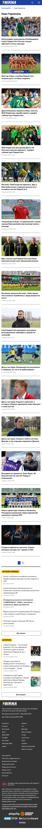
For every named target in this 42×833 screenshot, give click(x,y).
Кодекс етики (6, 770)
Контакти (5, 776)
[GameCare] (21, 822)
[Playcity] (14, 814)
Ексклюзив (5, 729)
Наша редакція (7, 773)
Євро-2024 (5, 735)
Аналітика (5, 723)
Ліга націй (5, 740)
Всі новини (21, 633)
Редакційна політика (9, 767)
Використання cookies (9, 761)
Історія (24, 735)
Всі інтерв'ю (21, 695)
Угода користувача (8, 764)
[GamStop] (11, 818)
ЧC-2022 (5, 738)
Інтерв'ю (5, 726)
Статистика (25, 738)
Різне (23, 740)
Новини (24, 723)
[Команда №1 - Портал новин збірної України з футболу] (8, 2)
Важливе (25, 729)
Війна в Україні (26, 732)
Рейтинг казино (27, 749)
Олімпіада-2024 (7, 743)
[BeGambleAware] (28, 818)
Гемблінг (24, 743)
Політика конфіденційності (11, 758)
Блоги (4, 732)
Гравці (4, 746)
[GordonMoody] (27, 814)
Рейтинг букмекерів (28, 746)
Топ (23, 726)
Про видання (6, 755)
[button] (32, 3)
